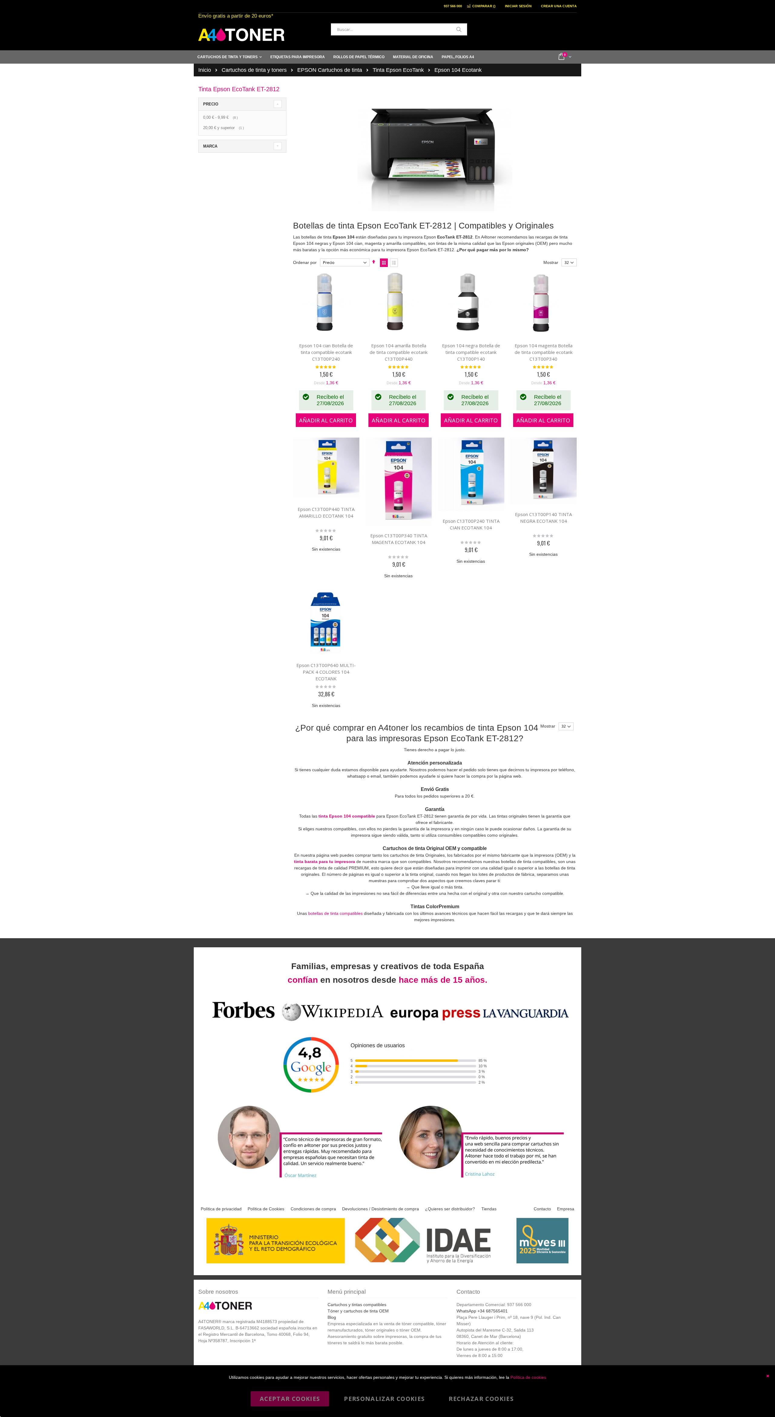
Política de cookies (528, 1377)
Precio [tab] (210, 104)
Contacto (542, 1208)
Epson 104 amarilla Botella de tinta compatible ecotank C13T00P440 (398, 352)
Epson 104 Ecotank (458, 70)
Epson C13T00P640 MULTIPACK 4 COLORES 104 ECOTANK (326, 672)
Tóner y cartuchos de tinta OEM (358, 1311)
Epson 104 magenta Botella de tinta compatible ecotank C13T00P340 (543, 352)
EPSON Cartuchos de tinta (329, 70)
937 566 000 (453, 6)
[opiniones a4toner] (297, 1178)
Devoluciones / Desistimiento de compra (380, 1208)
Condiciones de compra (313, 1208)
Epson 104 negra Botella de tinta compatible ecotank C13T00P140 (471, 352)
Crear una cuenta (559, 6)
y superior (224, 127)
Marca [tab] (210, 146)
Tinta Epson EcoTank (398, 70)
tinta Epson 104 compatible (346, 816)
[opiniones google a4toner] (387, 1022)
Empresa (565, 1208)
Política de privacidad (221, 1208)
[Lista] (394, 262)
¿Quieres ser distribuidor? (450, 1208)
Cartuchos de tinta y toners (254, 70)
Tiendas (488, 1208)
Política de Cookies (266, 1208)
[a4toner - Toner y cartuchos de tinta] (241, 34)
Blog (332, 1317)
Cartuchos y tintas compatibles (357, 1304)
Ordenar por (305, 262)
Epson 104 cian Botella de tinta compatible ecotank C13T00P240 (326, 352)
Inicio (204, 70)
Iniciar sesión (518, 6)
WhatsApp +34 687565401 (482, 1311)
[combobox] (399, 29)
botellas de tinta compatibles (335, 913)
